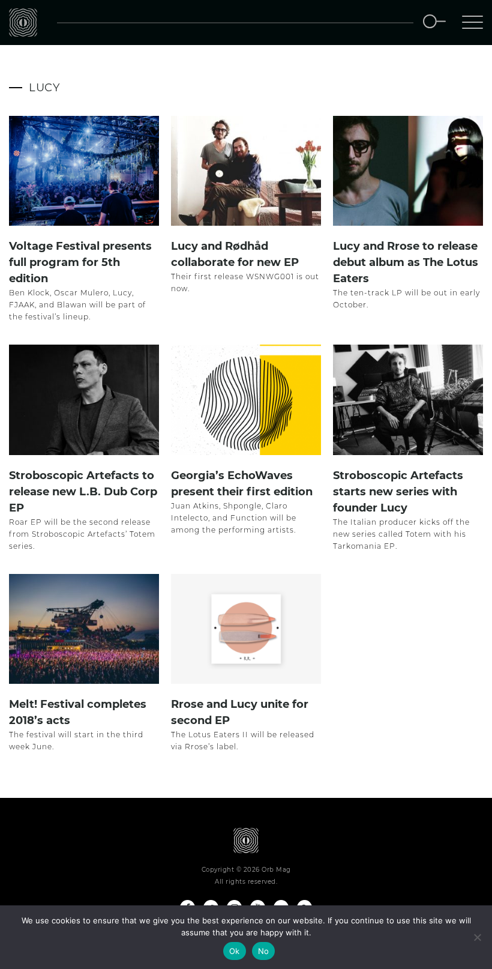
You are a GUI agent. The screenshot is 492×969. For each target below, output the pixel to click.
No (263, 951)
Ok (234, 951)
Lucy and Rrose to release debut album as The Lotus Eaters (405, 262)
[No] (477, 937)
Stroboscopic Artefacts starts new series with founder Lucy (398, 492)
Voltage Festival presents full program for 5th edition (80, 262)
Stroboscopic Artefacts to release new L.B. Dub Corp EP (83, 492)
